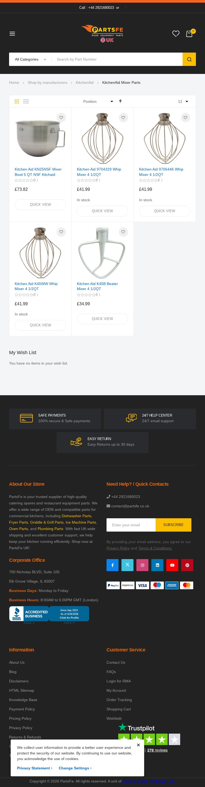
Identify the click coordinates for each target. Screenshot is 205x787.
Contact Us (116, 662)
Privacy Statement (34, 768)
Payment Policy (22, 709)
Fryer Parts (18, 522)
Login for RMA (119, 681)
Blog (13, 672)
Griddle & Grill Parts (47, 522)
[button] (61, 117)
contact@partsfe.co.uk (130, 506)
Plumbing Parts (50, 529)
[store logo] (102, 33)
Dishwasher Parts (76, 516)
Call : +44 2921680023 (96, 7)
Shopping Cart (119, 709)
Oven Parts (18, 529)
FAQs (111, 672)
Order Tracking (119, 700)
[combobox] (118, 59)
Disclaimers (19, 681)
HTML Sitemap (21, 690)
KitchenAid (85, 82)
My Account (116, 690)
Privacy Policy (20, 728)
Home (14, 82)
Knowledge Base (23, 700)
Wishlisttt (114, 718)
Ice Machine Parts (81, 522)
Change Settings (75, 768)
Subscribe (173, 525)
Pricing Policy (20, 718)
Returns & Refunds (25, 737)
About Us (17, 662)
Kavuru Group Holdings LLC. (149, 781)
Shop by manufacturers (47, 82)
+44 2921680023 (125, 497)
